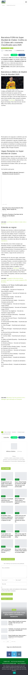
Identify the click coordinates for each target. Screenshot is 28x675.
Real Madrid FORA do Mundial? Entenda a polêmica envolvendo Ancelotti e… (13, 173)
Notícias (11, 48)
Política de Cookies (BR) (9, 663)
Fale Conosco (22, 663)
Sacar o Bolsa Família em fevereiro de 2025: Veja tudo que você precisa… (17, 623)
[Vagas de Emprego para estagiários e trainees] (7, 543)
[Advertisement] (14, 21)
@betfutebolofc (16, 647)
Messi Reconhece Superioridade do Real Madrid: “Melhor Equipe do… (12, 208)
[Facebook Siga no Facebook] (9, 654)
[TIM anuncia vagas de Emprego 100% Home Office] (21, 528)
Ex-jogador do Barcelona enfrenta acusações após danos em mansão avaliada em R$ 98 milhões (14, 280)
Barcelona (14, 432)
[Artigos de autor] (14, 446)
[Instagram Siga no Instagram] (19, 654)
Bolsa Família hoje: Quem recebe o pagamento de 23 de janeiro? (17, 636)
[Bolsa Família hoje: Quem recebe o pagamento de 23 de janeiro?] (21, 493)
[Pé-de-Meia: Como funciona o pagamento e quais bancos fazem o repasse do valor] (7, 510)
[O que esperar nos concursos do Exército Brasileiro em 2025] (7, 528)
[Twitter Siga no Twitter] (14, 654)
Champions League (21, 432)
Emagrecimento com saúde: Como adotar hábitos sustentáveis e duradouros (14, 614)
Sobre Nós (7, 661)
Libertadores (4, 240)
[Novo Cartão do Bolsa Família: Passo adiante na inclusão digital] (21, 543)
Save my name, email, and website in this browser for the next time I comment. (14, 589)
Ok (14, 672)
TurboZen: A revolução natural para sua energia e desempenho (18, 629)
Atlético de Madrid (7, 432)
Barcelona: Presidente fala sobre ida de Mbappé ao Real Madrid (12, 215)
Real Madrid (12, 100)
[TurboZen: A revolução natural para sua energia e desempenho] (7, 493)
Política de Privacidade (18, 661)
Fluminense (16, 268)
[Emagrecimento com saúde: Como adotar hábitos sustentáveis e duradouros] (7, 476)
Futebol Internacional (5, 48)
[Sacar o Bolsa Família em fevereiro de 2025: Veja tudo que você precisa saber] (21, 476)
